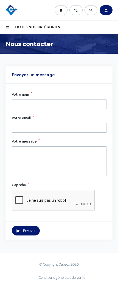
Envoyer (26, 231)
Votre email (21, 118)
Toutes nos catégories (32, 27)
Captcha (19, 185)
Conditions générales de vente (62, 278)
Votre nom (20, 94)
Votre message (24, 141)
